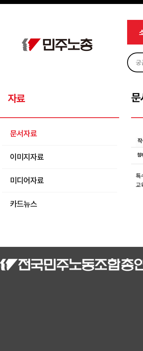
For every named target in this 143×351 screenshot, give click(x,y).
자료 (16, 98)
